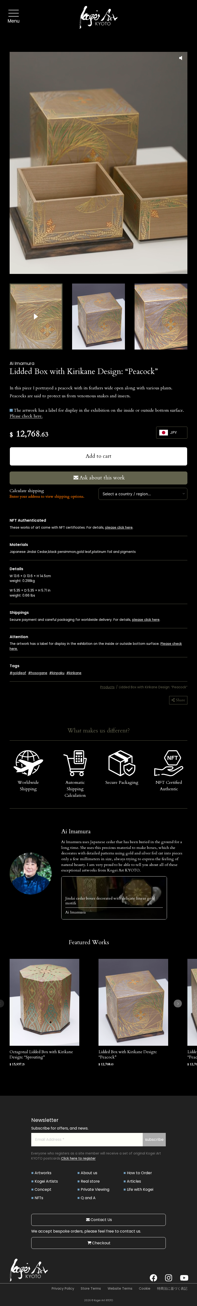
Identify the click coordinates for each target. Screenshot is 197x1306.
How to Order (139, 1173)
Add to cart (98, 456)
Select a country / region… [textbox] (127, 493)
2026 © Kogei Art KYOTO (98, 1300)
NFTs (39, 1198)
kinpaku (58, 673)
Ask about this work (102, 477)
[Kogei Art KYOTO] (98, 18)
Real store (90, 1181)
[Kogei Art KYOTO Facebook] (153, 1278)
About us (89, 1173)
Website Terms (120, 1288)
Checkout (101, 1243)
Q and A (88, 1198)
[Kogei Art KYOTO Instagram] (168, 1278)
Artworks (43, 1173)
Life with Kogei (140, 1189)
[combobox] (142, 494)
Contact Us (101, 1219)
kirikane (75, 673)
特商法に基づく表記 (172, 1288)
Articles (134, 1181)
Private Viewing (95, 1189)
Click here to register (78, 1158)
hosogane (39, 673)
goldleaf (19, 673)
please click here (119, 527)
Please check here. (26, 416)
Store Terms (91, 1288)
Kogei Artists (46, 1181)
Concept (43, 1189)
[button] (36, 317)
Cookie (144, 1288)
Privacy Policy (63, 1288)
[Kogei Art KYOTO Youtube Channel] (184, 1278)
